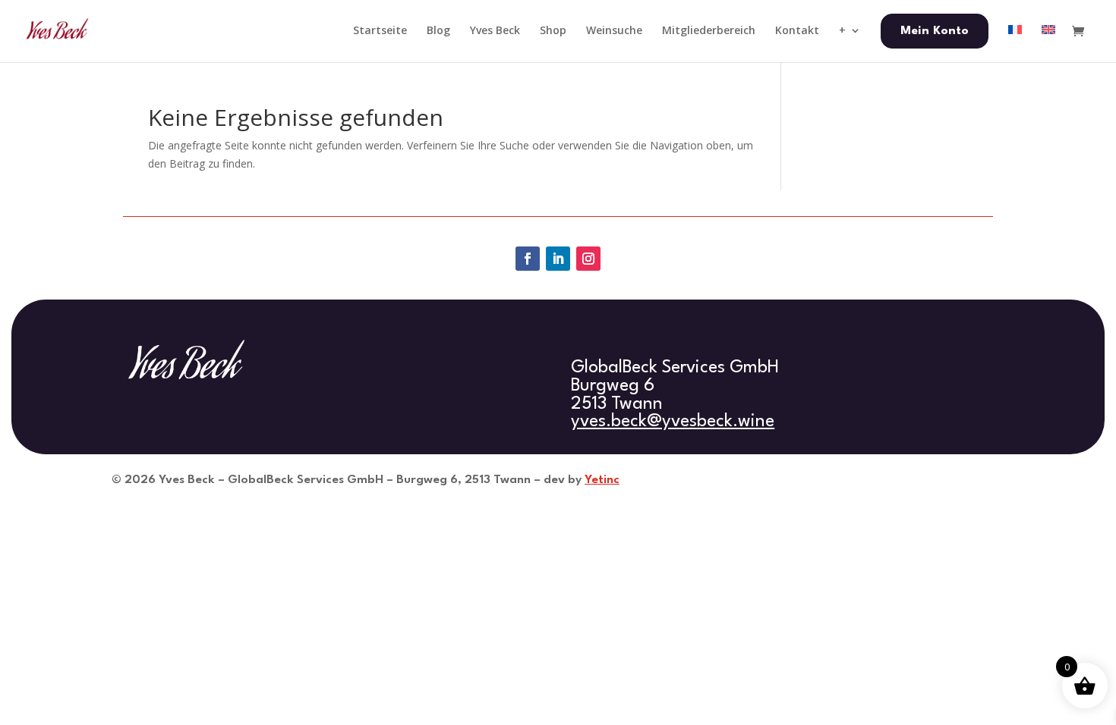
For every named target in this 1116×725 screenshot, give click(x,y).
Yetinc (602, 480)
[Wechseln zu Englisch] (1048, 43)
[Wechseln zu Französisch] (1015, 43)
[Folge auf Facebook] (527, 258)
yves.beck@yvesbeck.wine (672, 422)
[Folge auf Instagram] (588, 258)
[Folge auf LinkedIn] (558, 258)
